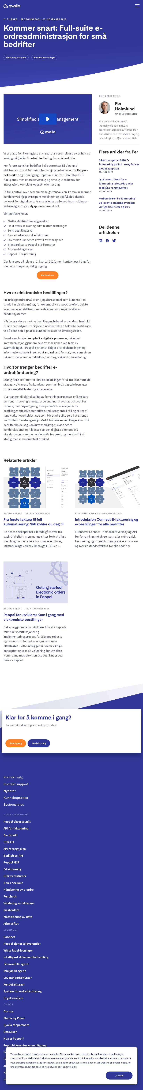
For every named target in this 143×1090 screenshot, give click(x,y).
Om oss (8, 1004)
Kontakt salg (39, 743)
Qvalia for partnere (16, 1025)
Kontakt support (15, 784)
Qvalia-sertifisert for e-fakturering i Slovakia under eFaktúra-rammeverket (116, 185)
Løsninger (10, 929)
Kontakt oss (47, 275)
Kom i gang (16, 743)
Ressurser (10, 1032)
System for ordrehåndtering (22, 991)
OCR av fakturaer (14, 876)
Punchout (10, 896)
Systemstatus (13, 804)
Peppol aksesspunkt (17, 822)
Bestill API (10, 835)
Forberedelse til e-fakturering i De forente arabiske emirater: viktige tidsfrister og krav (117, 204)
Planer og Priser (14, 1018)
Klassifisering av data (17, 917)
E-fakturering (12, 869)
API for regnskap (14, 849)
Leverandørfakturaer (17, 978)
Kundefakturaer (14, 984)
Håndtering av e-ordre (16, 57)
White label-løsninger (18, 950)
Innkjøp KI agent (14, 971)
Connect (9, 937)
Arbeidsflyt (11, 924)
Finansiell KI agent (16, 964)
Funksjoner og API (16, 814)
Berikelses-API (13, 856)
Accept (119, 1075)
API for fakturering (15, 828)
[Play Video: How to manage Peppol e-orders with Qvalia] (47, 119)
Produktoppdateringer (44, 57)
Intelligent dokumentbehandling (25, 957)
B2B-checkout (13, 883)
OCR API (8, 842)
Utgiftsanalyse (13, 998)
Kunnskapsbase (15, 797)
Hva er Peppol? (13, 1038)
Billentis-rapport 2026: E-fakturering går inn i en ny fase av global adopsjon (119, 165)
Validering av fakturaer (18, 903)
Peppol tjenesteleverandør (21, 944)
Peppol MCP (11, 862)
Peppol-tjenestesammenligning (25, 1045)
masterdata (11, 910)
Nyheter (9, 791)
